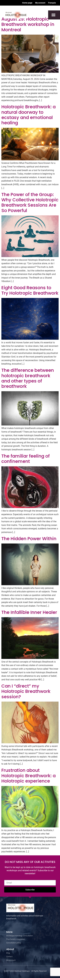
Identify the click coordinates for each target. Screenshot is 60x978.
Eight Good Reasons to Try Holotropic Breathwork (29, 290)
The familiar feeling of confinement (25, 458)
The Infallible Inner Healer (29, 612)
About (10, 949)
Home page (27, 3)
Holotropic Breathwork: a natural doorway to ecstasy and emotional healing (28, 115)
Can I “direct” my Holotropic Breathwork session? (25, 691)
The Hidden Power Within (28, 538)
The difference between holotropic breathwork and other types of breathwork (27, 378)
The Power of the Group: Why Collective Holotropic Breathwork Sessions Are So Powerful (29, 202)
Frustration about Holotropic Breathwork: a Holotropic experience (28, 775)
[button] (53, 15)
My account (40, 3)
